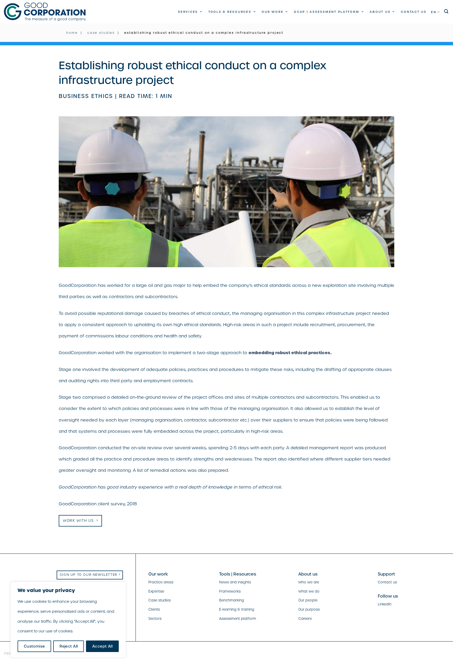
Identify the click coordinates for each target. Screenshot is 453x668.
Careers (305, 618)
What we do (309, 591)
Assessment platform (237, 618)
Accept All (102, 646)
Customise (34, 646)
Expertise (156, 591)
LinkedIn (384, 604)
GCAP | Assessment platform (326, 12)
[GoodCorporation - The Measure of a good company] (45, 12)
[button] (446, 11)
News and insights (235, 582)
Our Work (272, 12)
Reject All (69, 646)
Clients (154, 609)
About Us (380, 12)
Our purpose (309, 609)
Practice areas (160, 582)
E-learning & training (236, 609)
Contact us (414, 12)
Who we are (308, 582)
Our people (307, 600)
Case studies (159, 600)
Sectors (154, 618)
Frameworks (230, 591)
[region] (68, 620)
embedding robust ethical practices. (290, 352)
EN (433, 12)
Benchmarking (231, 600)
